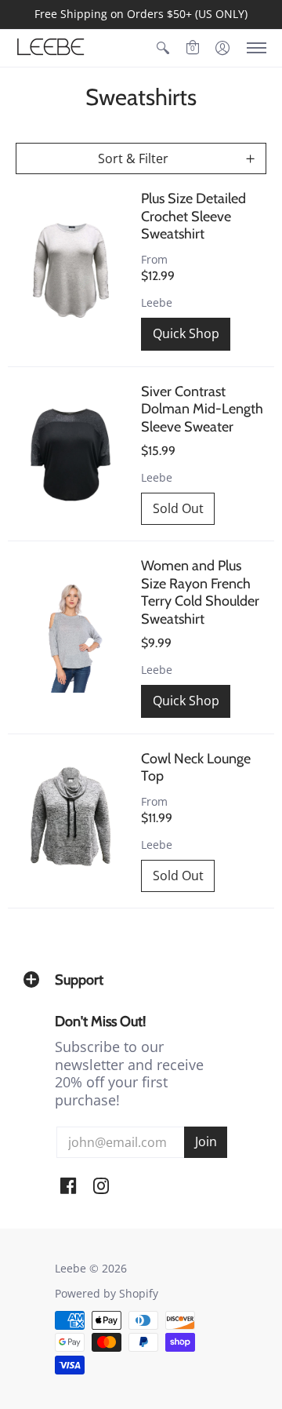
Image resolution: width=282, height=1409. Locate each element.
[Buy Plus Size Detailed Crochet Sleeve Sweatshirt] (70, 271)
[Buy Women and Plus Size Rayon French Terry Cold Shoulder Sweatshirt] (70, 638)
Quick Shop (186, 333)
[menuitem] (163, 48)
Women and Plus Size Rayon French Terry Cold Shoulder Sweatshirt (200, 592)
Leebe (156, 303)
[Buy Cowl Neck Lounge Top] (70, 821)
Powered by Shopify (106, 1294)
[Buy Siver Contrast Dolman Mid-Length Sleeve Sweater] (70, 454)
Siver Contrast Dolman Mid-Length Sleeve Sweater (202, 409)
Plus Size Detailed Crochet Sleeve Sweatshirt (193, 216)
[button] (163, 48)
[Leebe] (51, 48)
